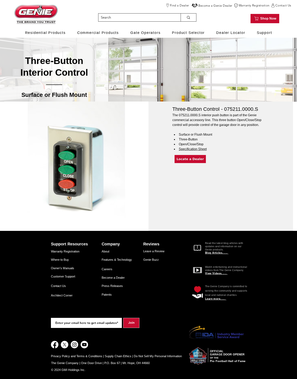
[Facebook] (54, 344)
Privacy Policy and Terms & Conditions (76, 356)
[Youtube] (84, 344)
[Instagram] (74, 344)
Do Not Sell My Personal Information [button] (158, 356)
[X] (64, 344)
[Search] (188, 17)
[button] (195, 5)
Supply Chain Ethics (118, 356)
